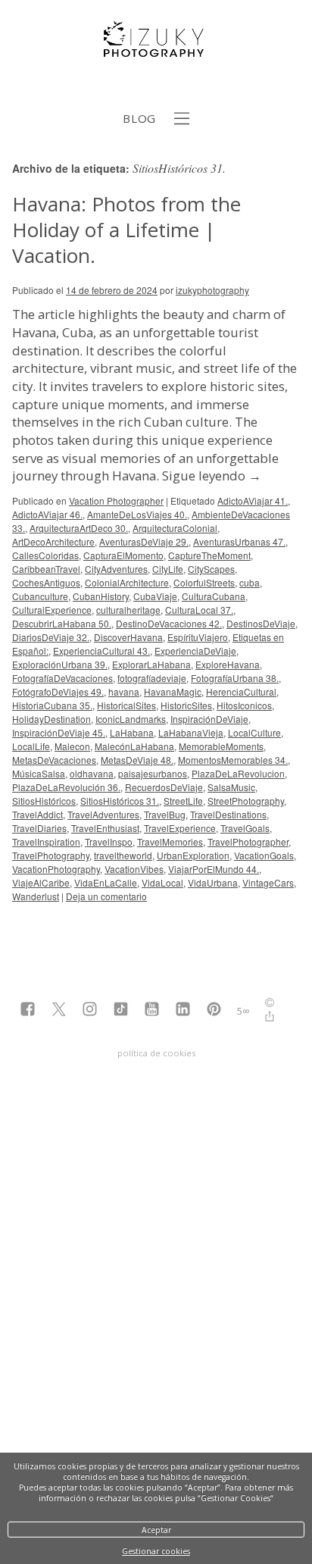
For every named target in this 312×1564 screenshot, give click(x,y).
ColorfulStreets (204, 582)
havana (123, 691)
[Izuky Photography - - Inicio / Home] (156, 50)
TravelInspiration (46, 841)
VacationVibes (134, 868)
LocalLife (31, 746)
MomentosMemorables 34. (233, 759)
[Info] (270, 1004)
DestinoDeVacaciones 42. (169, 623)
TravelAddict (37, 814)
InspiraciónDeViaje (209, 718)
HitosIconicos (244, 705)
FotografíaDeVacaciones (62, 677)
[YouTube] (152, 1010)
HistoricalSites (126, 705)
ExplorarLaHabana (151, 664)
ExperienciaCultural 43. (101, 650)
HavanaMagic (172, 691)
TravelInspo (109, 841)
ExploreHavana (227, 664)
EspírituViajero (197, 636)
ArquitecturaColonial (175, 527)
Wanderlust (35, 896)
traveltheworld (123, 855)
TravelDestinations (228, 814)
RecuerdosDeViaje (164, 786)
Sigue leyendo (211, 475)
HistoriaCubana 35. (52, 705)
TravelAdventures (103, 814)
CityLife (167, 568)
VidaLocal (162, 882)
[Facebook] (27, 1010)
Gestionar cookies (156, 1551)
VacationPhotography (56, 868)
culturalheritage (128, 609)
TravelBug (165, 814)
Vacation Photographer (116, 500)
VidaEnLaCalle (105, 882)
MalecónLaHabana (134, 746)
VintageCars (268, 882)
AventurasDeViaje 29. (144, 541)
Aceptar (156, 1530)
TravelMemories (170, 841)
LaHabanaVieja (190, 732)
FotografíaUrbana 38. (235, 677)
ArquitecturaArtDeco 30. (79, 527)
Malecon (72, 746)
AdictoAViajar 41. (252, 500)
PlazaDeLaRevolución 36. (66, 786)
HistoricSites (186, 705)
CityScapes (211, 568)
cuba (249, 582)
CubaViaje (155, 596)
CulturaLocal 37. (199, 609)
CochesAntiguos (46, 582)
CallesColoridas (45, 555)
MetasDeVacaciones (54, 759)
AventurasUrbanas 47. (239, 541)
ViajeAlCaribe (41, 882)
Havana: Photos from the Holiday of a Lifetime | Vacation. (126, 229)
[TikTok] (121, 1010)
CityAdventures (116, 568)
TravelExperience (180, 827)
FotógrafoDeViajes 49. (58, 691)
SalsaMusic (231, 786)
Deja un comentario (106, 896)
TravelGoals (245, 827)
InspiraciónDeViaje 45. (58, 732)
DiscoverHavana (128, 636)
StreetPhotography (245, 800)
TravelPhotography (50, 855)
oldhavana (92, 773)
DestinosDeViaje (260, 623)
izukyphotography (212, 289)
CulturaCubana (213, 596)
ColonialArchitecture (127, 582)
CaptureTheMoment (209, 555)
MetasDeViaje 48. (137, 759)
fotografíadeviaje (151, 677)
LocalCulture (254, 732)
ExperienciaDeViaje (195, 650)
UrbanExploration (193, 855)
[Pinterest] (214, 1010)
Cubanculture (40, 596)
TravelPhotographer (248, 841)
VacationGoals (264, 855)
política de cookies (156, 1053)
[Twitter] (58, 1010)
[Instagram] (89, 1010)
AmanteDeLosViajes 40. (137, 514)
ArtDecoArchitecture (53, 541)
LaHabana (132, 732)
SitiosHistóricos (44, 800)
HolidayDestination (51, 718)
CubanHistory (101, 596)
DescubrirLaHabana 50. (61, 623)
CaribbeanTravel (46, 568)
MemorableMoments (221, 746)
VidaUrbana (213, 882)
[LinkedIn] (183, 1010)
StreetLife (183, 800)
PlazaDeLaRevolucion (238, 773)
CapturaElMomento (123, 555)
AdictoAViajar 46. (47, 514)
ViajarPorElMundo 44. (213, 868)
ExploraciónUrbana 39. (60, 664)
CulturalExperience (52, 609)
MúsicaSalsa (38, 773)
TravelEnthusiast (105, 827)
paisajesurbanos (152, 773)
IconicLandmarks (130, 718)
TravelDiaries (39, 827)
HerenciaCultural (241, 691)
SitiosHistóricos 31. (119, 800)
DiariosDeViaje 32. (50, 636)
